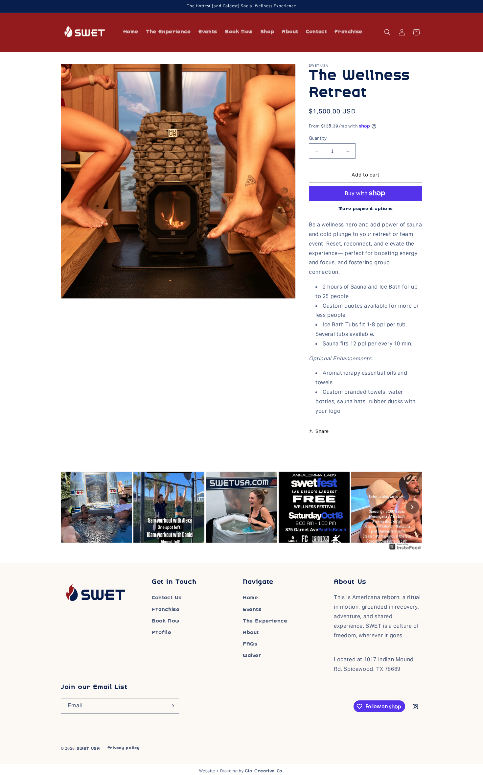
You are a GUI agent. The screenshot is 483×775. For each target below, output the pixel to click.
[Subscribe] (171, 706)
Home (250, 598)
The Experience (265, 621)
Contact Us (167, 598)
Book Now (165, 621)
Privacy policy (123, 748)
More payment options (365, 209)
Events (252, 609)
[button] (387, 32)
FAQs (250, 644)
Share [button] (322, 431)
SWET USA (88, 749)
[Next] (412, 507)
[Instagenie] (405, 549)
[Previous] (70, 507)
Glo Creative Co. (264, 771)
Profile (161, 632)
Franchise (165, 609)
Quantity (318, 138)
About (251, 632)
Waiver (252, 655)
